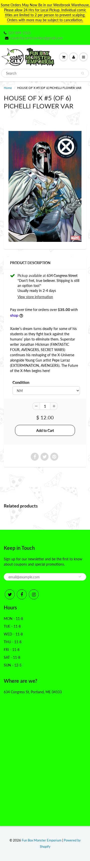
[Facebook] (22, 594)
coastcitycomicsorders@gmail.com (36, 38)
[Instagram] (34, 594)
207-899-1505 (19, 33)
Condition (20, 382)
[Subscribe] (80, 577)
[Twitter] (10, 594)
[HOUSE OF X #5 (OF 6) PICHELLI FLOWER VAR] (45, 186)
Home (8, 88)
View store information (35, 297)
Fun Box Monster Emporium (42, 840)
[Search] (82, 73)
